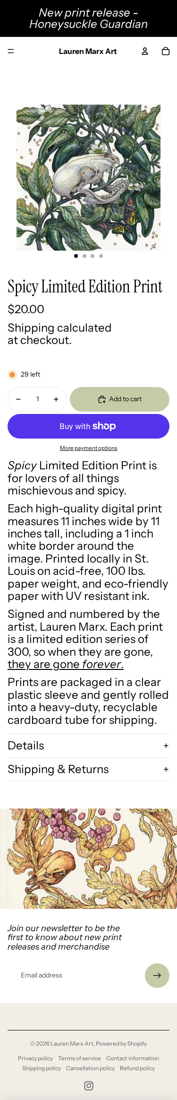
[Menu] (11, 51)
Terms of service (79, 1058)
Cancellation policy (90, 1068)
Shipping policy (41, 1068)
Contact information (132, 1058)
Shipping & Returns (58, 769)
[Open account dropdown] (145, 51)
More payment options (89, 448)
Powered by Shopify (121, 1043)
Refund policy (137, 1068)
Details (26, 745)
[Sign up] (157, 975)
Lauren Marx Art (72, 1043)
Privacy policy (35, 1058)
